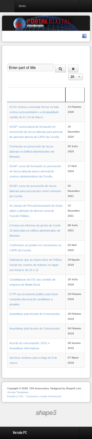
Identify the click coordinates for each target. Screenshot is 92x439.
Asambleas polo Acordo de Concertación (34, 313)
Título (12, 97)
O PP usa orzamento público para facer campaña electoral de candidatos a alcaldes (34, 299)
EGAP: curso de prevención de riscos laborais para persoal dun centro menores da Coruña (35, 191)
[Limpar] (73, 68)
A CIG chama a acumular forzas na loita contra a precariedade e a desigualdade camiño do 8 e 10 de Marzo (34, 112)
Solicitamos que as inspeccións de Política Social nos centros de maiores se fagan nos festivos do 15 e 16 (35, 265)
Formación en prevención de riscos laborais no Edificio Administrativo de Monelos (31, 151)
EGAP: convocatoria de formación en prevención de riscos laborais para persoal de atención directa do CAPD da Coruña (35, 131)
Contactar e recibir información (44, 396)
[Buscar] (60, 68)
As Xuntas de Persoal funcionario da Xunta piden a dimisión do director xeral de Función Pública (35, 210)
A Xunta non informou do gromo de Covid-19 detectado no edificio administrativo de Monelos (35, 230)
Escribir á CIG (15, 396)
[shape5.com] (46, 413)
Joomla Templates (17, 392)
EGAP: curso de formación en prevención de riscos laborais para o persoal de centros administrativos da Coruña (35, 171)
